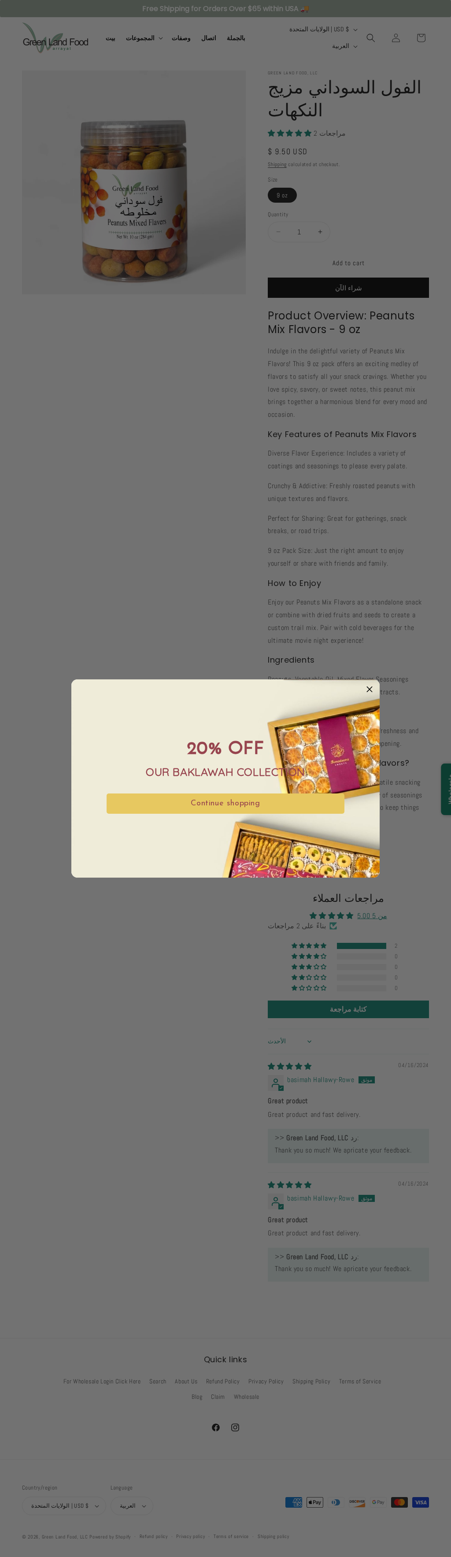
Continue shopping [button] (225, 804)
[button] (369, 689)
